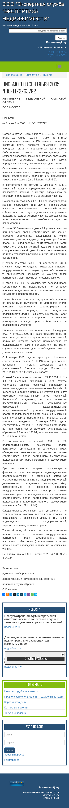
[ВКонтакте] (3, 594)
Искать (61, 37)
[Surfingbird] (25, 594)
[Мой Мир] (10, 594)
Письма (47, 75)
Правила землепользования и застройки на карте (34, 696)
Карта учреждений (15, 702)
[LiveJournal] (21, 594)
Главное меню (13, 75)
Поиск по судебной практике (21, 691)
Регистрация (11, 760)
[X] (14, 594)
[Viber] (28, 594)
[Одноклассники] (7, 594)
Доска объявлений (15, 713)
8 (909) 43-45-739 (57, 55)
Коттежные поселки (16, 707)
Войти (9, 750)
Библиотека (32, 75)
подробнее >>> (13, 627)
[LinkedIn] (18, 594)
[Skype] (35, 594)
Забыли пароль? (14, 754)
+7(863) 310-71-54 (57, 51)
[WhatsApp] (32, 594)
